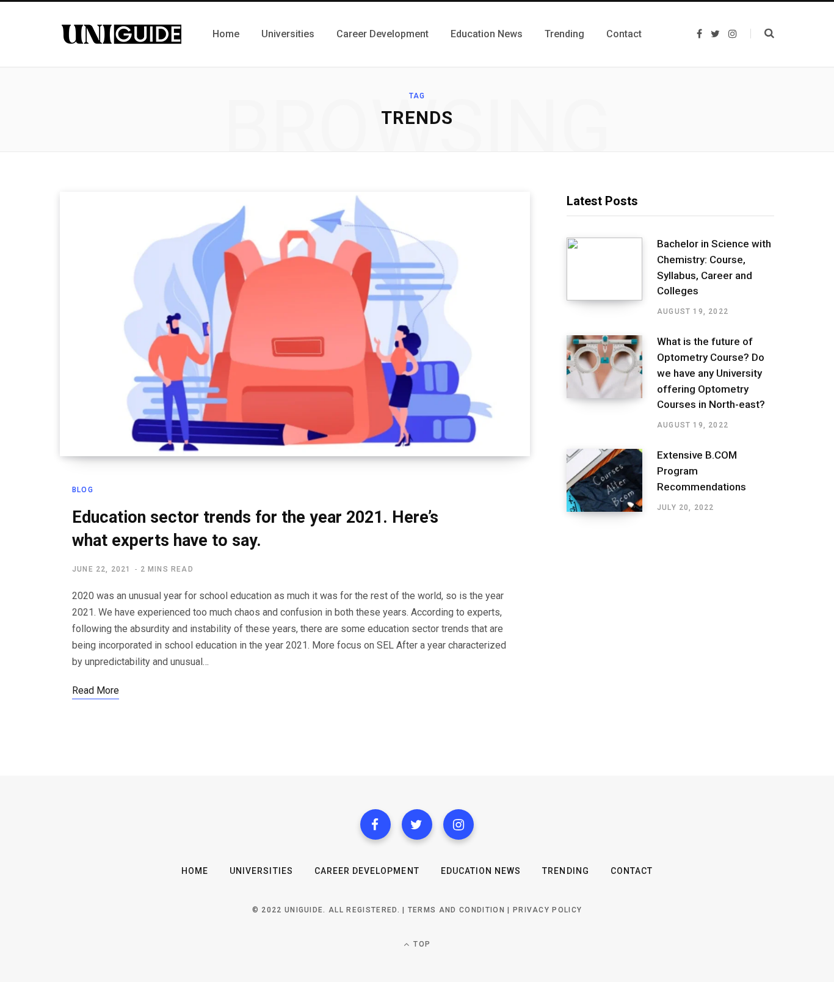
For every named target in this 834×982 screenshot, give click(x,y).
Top (420, 944)
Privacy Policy (547, 910)
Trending (565, 871)
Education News (481, 871)
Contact (632, 871)
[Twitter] (417, 824)
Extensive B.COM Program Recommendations (701, 471)
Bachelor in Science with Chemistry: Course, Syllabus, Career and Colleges (714, 267)
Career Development (366, 871)
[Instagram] (458, 824)
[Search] (762, 33)
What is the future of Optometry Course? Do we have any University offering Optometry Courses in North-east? (711, 372)
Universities (261, 871)
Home (194, 871)
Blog (82, 490)
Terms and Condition (456, 910)
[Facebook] (375, 824)
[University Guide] (121, 34)
